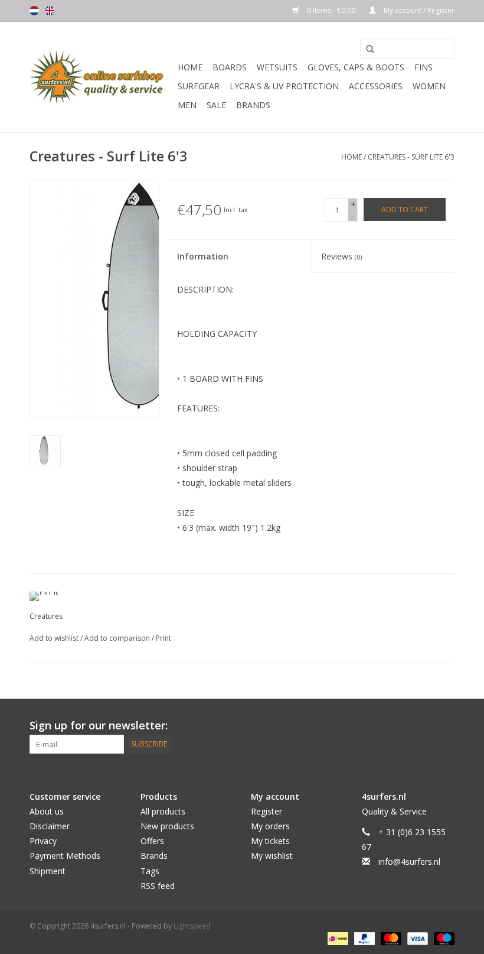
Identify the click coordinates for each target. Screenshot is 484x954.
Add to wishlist (55, 638)
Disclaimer (50, 826)
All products (162, 811)
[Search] (366, 50)
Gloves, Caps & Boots (356, 67)
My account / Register (418, 10)
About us (47, 811)
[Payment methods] (336, 938)
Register (266, 811)
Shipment (48, 871)
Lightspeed (192, 926)
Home (190, 67)
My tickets (270, 840)
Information (202, 256)
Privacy (43, 840)
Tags (149, 871)
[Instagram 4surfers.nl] (445, 725)
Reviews (341, 256)
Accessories (376, 86)
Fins (423, 67)
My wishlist (272, 855)
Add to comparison (118, 638)
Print (163, 638)
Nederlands (34, 10)
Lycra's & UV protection (284, 86)
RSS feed (157, 885)
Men (187, 105)
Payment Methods (65, 855)
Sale (216, 105)
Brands (253, 105)
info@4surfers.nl (409, 861)
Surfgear (199, 86)
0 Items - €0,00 (331, 10)
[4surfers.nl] (102, 77)
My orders (270, 826)
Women (429, 86)
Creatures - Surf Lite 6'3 (411, 157)
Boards (229, 67)
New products (167, 826)
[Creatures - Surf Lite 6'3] (45, 450)
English (49, 10)
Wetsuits (277, 67)
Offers (152, 840)
